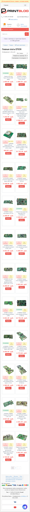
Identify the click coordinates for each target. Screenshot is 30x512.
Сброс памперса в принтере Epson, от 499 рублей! (15, 39)
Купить (8, 84)
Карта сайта (9, 476)
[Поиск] (27, 34)
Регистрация (24, 26)
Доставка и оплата (10, 481)
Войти (22, 24)
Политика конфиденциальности (14, 478)
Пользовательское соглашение (14, 479)
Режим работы (14, 19)
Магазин (16, 476)
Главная (6, 5)
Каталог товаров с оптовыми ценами (15, 1)
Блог (21, 476)
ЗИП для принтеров (20, 45)
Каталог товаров (8, 29)
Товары (11, 45)
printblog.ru (24, 496)
